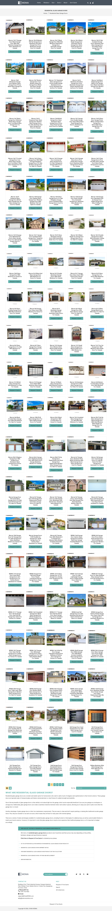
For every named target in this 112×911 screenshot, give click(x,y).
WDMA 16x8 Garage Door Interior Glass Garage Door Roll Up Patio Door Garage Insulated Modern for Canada (76, 539)
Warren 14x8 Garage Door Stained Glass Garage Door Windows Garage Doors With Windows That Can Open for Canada (35, 200)
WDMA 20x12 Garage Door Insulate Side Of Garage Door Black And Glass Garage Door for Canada (15, 730)
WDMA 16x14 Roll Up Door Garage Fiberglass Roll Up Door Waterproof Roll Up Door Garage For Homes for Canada (56, 654)
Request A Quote (15, 51)
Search (58, 887)
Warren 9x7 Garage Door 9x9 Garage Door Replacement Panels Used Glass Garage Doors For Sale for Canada (35, 501)
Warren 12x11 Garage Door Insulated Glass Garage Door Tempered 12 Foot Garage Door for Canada (35, 238)
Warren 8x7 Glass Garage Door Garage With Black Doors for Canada (35, 348)
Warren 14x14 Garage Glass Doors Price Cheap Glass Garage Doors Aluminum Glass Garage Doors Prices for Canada (76, 162)
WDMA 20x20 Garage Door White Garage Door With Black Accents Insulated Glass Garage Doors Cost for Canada (76, 654)
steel (50, 798)
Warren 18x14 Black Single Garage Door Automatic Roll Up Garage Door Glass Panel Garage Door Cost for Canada (76, 44)
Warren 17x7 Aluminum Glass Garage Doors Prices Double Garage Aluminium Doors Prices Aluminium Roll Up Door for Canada (56, 84)
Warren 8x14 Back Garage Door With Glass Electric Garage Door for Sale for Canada (76, 312)
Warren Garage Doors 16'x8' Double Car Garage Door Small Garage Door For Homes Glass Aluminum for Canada (35, 539)
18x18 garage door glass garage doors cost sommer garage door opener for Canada (97, 730)
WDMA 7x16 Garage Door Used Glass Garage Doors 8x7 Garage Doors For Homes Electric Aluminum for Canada (14, 577)
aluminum (44, 798)
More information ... (26, 859)
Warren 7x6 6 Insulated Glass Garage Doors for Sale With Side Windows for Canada (76, 420)
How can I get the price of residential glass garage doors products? (40, 828)
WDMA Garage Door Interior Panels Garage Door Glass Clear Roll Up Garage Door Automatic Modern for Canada (97, 616)
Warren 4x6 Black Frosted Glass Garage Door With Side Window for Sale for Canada (15, 420)
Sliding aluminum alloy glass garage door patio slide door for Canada (97, 768)
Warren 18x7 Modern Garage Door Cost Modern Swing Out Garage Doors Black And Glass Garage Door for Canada (35, 84)
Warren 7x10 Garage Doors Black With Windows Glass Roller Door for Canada (35, 384)
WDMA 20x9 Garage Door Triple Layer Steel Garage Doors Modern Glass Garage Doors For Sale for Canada (15, 692)
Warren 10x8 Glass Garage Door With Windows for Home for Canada (15, 276)
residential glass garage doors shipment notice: (35, 847)
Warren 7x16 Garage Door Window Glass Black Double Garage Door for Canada (56, 348)
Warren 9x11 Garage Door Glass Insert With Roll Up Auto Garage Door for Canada (76, 276)
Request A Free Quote (62, 884)
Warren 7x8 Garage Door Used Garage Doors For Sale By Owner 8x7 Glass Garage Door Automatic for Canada (97, 461)
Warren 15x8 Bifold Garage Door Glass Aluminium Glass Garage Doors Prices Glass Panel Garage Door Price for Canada (56, 122)
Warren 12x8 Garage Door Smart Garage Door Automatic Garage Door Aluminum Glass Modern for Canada (76, 200)
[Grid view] (7, 788)
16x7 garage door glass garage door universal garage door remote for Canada (15, 768)
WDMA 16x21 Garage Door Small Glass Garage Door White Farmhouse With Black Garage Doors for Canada (76, 692)
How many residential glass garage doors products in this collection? (41, 851)
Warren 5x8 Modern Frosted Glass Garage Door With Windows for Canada (97, 384)
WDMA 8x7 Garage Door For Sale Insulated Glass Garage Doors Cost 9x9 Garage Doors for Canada (97, 577)
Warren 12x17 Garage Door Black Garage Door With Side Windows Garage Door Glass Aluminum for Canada (15, 44)
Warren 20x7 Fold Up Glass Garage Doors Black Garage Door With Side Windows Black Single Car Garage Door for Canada (97, 422)
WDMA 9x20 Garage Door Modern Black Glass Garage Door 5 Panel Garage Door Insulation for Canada (35, 692)
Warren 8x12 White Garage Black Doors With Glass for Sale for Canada (97, 311)
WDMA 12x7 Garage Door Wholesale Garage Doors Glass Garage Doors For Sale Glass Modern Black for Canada (35, 654)
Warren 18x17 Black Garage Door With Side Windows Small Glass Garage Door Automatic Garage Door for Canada (56, 44)
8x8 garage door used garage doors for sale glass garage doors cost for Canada (76, 729)
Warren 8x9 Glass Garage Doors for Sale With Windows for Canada (15, 348)
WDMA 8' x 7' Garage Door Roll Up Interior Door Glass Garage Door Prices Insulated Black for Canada (56, 615)
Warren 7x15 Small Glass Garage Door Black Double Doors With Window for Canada (76, 348)
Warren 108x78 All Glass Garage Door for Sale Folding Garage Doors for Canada (35, 420)
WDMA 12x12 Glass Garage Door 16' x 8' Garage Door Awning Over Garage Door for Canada (56, 577)
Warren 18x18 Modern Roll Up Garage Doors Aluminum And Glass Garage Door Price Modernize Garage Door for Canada (35, 44)
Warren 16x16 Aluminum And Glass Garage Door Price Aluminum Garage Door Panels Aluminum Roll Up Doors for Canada (76, 84)
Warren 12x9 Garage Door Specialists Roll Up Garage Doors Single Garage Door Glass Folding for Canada (97, 200)
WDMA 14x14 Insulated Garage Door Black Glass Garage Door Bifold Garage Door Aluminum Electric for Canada (35, 616)
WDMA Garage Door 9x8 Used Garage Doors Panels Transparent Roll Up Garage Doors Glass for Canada (35, 577)
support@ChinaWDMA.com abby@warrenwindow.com (26, 896)
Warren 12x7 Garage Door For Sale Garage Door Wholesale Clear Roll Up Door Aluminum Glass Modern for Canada (56, 501)
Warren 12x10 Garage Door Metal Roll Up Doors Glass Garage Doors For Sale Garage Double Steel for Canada (15, 239)
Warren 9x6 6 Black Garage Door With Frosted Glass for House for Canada (56, 420)
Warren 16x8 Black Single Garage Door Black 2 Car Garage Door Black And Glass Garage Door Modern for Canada (97, 84)
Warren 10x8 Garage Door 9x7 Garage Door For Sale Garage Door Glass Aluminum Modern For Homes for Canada (15, 539)
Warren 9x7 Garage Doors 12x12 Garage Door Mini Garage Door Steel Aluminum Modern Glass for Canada (76, 501)
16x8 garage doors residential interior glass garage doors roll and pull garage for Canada (56, 768)
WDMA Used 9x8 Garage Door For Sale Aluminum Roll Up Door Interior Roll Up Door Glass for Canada (76, 615)
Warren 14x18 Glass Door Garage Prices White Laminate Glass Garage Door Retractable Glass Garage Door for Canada (97, 123)
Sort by (73, 788)
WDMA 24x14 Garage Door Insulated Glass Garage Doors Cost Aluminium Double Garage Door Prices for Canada (56, 692)
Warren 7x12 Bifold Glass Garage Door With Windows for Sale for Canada (15, 384)
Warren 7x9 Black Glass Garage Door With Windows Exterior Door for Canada (56, 384)
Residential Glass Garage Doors (58, 13)
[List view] (10, 788)
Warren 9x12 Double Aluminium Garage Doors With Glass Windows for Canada (56, 276)
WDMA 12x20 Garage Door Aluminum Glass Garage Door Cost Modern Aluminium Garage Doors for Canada (56, 731)
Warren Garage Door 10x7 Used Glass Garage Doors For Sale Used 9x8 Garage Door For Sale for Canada (15, 500)
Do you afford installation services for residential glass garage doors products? (45, 843)
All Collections (60, 890)
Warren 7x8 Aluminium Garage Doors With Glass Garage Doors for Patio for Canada (76, 384)
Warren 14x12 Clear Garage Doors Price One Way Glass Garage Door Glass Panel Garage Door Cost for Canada (97, 162)
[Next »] (63, 784)
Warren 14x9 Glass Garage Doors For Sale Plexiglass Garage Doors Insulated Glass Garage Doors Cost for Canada (56, 200)
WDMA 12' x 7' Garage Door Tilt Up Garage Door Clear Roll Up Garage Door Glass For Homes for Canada (15, 615)
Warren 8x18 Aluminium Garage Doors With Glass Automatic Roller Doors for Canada (56, 312)
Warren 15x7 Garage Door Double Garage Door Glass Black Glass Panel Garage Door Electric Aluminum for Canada (76, 122)
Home (45, 13)
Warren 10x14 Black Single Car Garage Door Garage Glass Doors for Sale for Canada (77, 237)
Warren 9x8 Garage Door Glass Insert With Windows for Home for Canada (35, 311)
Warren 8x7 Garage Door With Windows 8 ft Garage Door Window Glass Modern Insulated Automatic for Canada (56, 539)
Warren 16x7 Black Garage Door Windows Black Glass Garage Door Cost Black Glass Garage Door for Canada (15, 122)
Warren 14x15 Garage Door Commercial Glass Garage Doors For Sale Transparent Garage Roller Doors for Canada (56, 162)
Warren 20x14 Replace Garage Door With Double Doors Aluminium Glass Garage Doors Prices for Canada (15, 461)
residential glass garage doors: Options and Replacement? (38, 855)
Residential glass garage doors (14, 796)
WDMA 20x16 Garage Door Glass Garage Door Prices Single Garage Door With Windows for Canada (97, 653)
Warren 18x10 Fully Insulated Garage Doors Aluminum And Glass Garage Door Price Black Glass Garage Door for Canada (97, 45)
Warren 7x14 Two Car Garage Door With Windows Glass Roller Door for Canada (97, 348)
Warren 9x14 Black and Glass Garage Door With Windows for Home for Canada (35, 276)
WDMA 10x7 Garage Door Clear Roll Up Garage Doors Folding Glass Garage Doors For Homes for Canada (15, 653)
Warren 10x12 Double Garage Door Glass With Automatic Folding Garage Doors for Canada (97, 238)
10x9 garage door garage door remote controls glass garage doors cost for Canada (76, 768)
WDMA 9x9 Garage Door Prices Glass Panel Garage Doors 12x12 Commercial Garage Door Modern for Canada (97, 539)
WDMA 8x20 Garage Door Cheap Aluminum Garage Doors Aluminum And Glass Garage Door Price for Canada (35, 731)
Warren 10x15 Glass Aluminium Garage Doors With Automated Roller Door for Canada (56, 237)
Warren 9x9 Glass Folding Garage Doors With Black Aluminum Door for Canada (14, 311)
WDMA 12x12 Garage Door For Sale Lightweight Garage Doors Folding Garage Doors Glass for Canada (76, 577)
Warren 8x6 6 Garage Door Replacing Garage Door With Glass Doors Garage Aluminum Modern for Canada (35, 460)
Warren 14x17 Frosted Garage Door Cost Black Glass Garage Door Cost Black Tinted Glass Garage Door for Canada (15, 162)
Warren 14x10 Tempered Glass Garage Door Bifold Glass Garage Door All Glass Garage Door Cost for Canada (14, 200)
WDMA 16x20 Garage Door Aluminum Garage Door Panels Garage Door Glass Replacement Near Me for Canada (97, 692)
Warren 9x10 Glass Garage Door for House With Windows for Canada (97, 276)
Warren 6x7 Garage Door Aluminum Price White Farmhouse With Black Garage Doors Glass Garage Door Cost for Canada (76, 461)
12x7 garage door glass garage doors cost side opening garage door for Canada (35, 768)
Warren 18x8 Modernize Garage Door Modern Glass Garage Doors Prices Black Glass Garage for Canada (15, 84)
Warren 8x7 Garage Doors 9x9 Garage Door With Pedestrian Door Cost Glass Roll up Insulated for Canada (97, 500)
